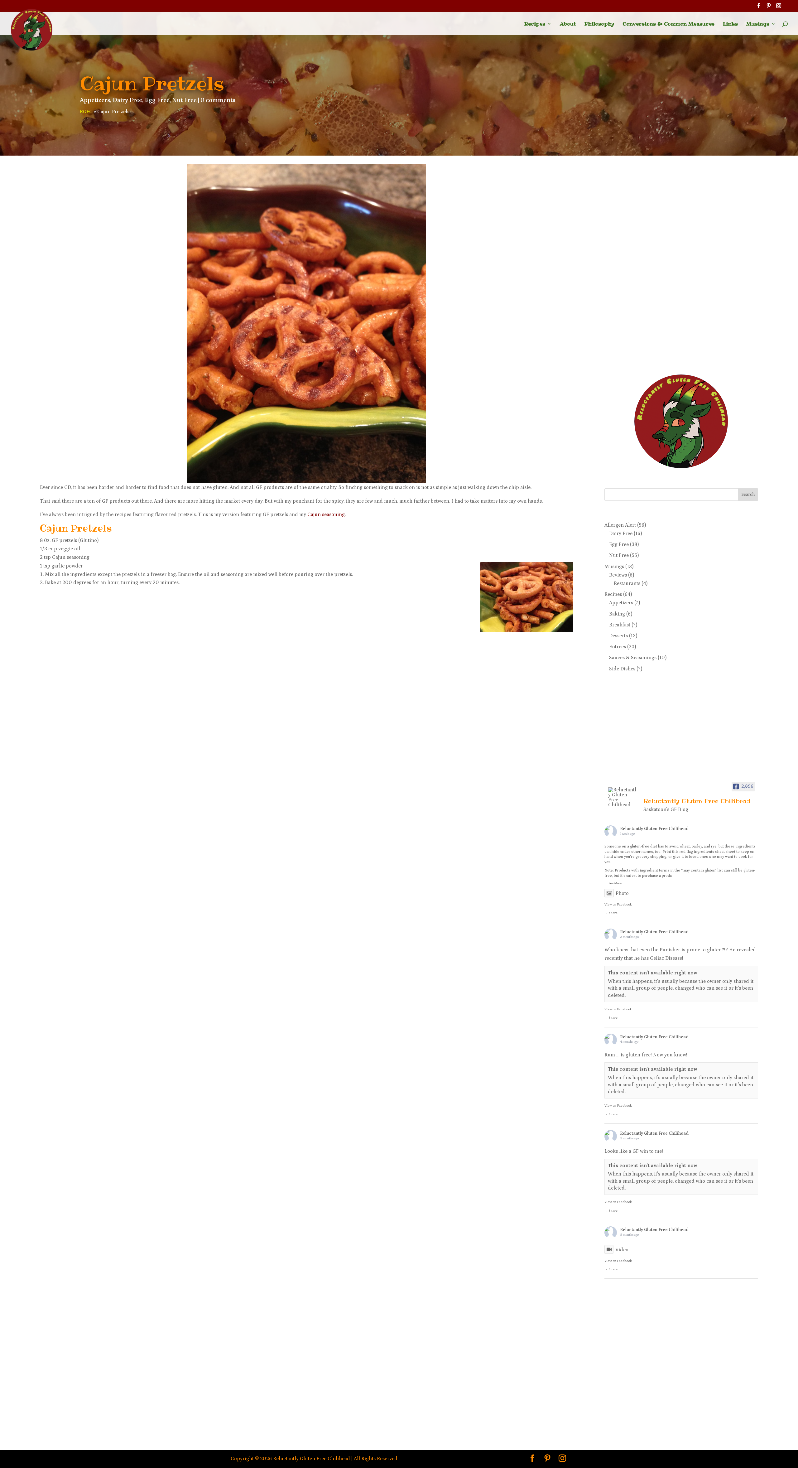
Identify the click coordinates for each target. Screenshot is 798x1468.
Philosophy (599, 24)
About (568, 24)
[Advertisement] (629, 257)
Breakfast (619, 625)
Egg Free (157, 100)
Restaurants (627, 583)
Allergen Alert (620, 525)
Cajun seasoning (326, 514)
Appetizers (95, 100)
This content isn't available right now (652, 973)
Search (748, 494)
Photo (622, 893)
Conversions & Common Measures (668, 24)
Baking (617, 614)
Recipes (534, 24)
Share (613, 913)
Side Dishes (622, 669)
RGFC (86, 111)
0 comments (217, 100)
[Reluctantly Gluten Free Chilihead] (623, 797)
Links (730, 24)
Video (621, 1250)
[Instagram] (778, 7)
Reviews (618, 575)
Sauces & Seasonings (632, 657)
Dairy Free (127, 100)
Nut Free (184, 100)
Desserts (618, 636)
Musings (757, 24)
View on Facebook (618, 904)
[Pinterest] (768, 7)
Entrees (617, 646)
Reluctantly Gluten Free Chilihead (654, 828)
